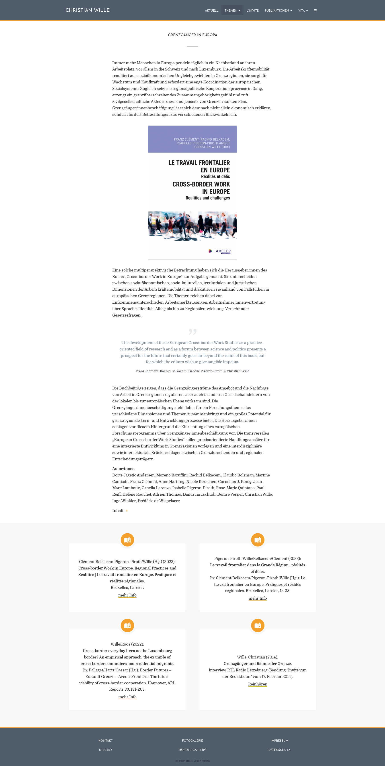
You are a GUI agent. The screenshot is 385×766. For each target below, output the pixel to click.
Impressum (279, 740)
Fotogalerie (192, 740)
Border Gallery (192, 750)
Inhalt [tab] (117, 511)
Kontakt (105, 740)
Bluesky (105, 750)
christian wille (88, 10)
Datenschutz (279, 750)
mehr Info (127, 595)
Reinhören (257, 684)
